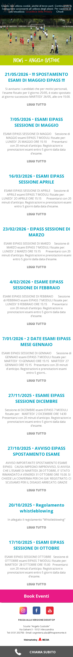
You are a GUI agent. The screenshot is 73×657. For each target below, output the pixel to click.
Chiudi (59, 11)
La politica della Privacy (39, 11)
